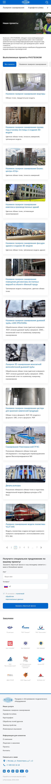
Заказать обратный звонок (25, 606)
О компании (7, 739)
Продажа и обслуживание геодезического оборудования (31, 700)
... (32, 547)
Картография (8, 718)
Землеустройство (9, 725)
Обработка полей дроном (13, 721)
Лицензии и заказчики (11, 743)
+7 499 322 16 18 (13, 764)
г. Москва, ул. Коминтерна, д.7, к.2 (19, 761)
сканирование (13, 8)
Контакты (6, 750)
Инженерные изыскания (12, 729)
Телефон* (6, 582)
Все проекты (9, 64)
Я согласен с (15, 596)
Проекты (6, 747)
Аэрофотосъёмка (35, 8)
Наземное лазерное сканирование (32, 64)
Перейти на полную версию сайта (14, 776)
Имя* (4, 572)
